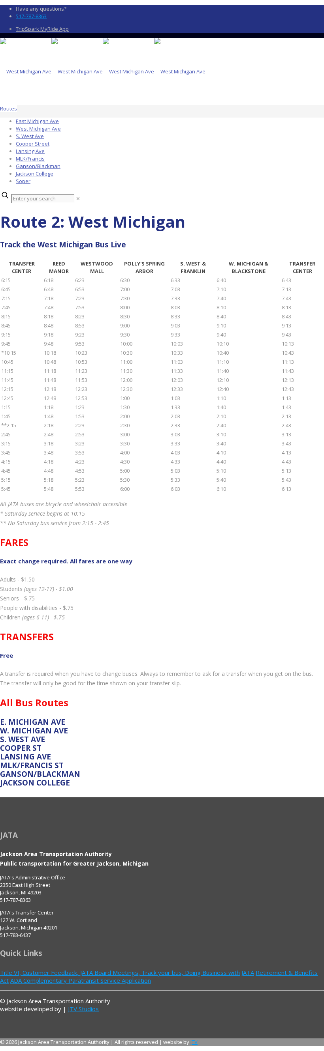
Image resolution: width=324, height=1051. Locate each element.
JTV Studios (83, 1009)
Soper (23, 181)
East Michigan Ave (37, 121)
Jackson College (34, 173)
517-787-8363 (31, 16)
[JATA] (102, 71)
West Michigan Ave (38, 128)
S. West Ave (30, 136)
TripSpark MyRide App (42, 28)
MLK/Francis (30, 158)
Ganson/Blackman (38, 166)
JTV (194, 1041)
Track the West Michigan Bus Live (63, 244)
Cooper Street (32, 143)
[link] (78, 198)
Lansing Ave (30, 151)
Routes (8, 108)
